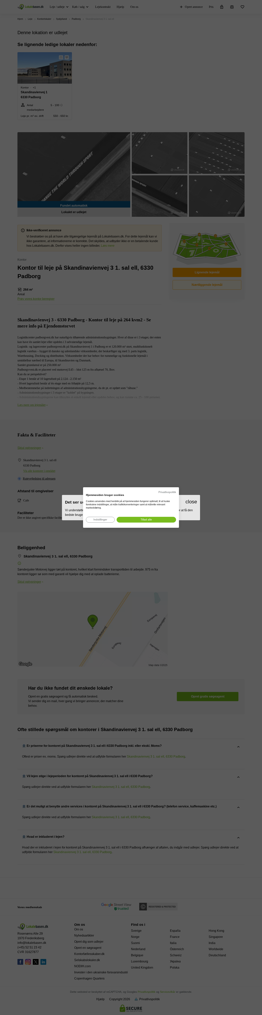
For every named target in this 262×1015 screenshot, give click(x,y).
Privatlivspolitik (167, 492)
